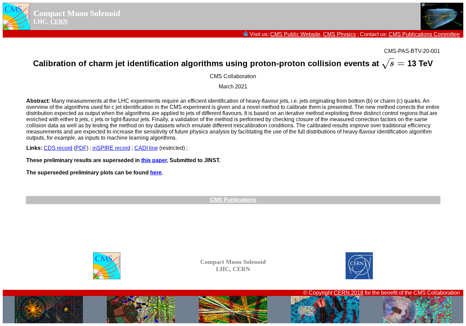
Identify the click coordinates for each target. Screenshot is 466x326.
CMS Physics (339, 34)
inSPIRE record (111, 148)
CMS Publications (233, 200)
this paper (154, 160)
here (156, 172)
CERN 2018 (348, 293)
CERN (59, 21)
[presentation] (393, 63)
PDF (81, 148)
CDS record (58, 148)
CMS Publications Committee (424, 34)
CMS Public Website (295, 34)
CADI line (146, 148)
